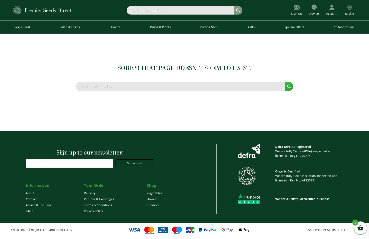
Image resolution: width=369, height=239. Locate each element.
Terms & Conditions (98, 205)
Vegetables (154, 193)
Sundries (153, 205)
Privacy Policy (93, 211)
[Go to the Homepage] (42, 10)
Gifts (251, 27)
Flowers (152, 199)
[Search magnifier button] (238, 10)
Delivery (89, 193)
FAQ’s (30, 211)
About (30, 193)
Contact (31, 199)
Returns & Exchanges (99, 199)
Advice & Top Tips (38, 205)
